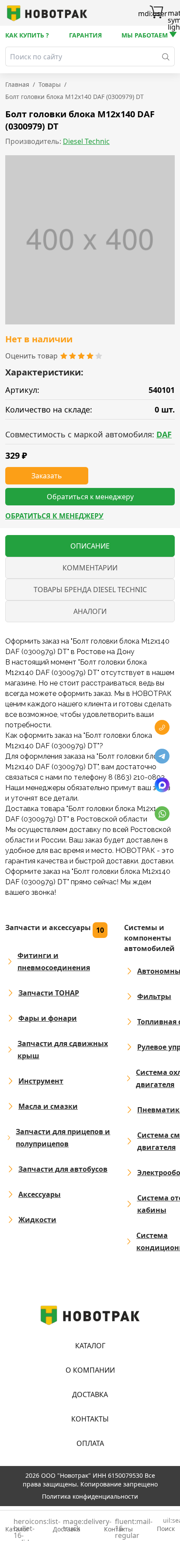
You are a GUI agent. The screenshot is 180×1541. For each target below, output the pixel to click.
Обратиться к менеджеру (54, 516)
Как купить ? (27, 35)
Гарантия (85, 35)
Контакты (90, 1419)
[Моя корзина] (156, 13)
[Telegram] (162, 756)
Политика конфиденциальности (90, 1496)
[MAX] (162, 784)
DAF (164, 434)
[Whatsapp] (162, 813)
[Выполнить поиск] (166, 56)
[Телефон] (162, 727)
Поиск (166, 1525)
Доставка (90, 1394)
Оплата (90, 1443)
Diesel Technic (86, 141)
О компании (90, 1370)
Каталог (90, 1345)
